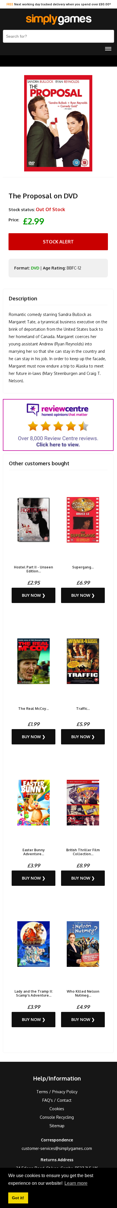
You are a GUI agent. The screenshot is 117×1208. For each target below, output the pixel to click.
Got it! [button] (18, 1198)
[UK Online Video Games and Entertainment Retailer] (58, 20)
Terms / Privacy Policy (57, 1091)
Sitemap (56, 1125)
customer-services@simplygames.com (57, 1148)
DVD (35, 268)
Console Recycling (57, 1117)
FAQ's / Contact (57, 1100)
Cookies (56, 1108)
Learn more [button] (75, 1183)
